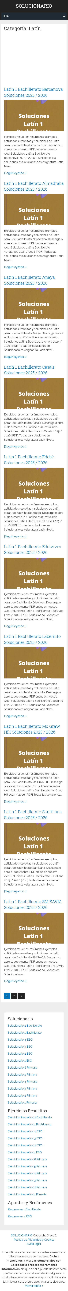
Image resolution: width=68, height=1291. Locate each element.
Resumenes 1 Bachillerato (24, 1209)
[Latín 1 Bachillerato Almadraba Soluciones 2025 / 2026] (34, 209)
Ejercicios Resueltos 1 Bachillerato (29, 1124)
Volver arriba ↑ (34, 1286)
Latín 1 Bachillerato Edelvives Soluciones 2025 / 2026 (32, 549)
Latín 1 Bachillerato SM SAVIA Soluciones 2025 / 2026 (33, 904)
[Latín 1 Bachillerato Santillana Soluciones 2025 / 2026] (34, 838)
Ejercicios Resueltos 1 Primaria (27, 1194)
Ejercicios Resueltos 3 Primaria (27, 1180)
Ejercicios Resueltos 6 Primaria (27, 1159)
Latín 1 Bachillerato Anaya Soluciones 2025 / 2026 (29, 280)
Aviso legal (34, 1244)
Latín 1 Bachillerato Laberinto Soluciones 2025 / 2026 (32, 639)
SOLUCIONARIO (34, 5)
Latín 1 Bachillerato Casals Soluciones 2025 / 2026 (29, 370)
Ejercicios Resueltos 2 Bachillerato (30, 1117)
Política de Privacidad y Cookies (34, 1239)
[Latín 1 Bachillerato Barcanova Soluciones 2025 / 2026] (34, 115)
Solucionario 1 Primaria (22, 1102)
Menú (6, 16)
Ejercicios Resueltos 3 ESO (25, 1138)
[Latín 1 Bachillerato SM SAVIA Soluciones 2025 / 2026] (34, 928)
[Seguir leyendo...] (15, 173)
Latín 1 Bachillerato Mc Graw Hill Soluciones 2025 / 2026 (32, 729)
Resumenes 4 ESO (20, 1216)
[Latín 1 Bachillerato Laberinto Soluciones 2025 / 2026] (34, 662)
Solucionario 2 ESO (20, 1053)
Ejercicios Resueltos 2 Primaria (27, 1187)
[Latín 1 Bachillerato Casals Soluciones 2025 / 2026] (34, 393)
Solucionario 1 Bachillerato (25, 1032)
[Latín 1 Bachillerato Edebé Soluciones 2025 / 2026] (34, 483)
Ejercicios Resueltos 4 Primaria (27, 1173)
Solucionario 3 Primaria (22, 1088)
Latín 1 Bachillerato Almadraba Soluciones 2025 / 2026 (34, 186)
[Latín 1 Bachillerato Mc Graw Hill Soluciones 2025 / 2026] (34, 752)
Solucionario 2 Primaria (22, 1095)
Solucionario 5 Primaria (22, 1074)
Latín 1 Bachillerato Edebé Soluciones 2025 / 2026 (29, 459)
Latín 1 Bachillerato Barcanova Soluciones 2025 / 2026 (33, 92)
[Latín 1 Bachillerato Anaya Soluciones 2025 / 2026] (34, 303)
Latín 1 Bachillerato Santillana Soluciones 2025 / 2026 (33, 814)
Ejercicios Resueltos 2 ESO (25, 1145)
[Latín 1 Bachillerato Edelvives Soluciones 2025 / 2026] (34, 573)
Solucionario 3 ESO (20, 1046)
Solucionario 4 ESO (20, 1039)
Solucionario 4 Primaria (22, 1081)
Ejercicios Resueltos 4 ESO (25, 1131)
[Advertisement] (34, 60)
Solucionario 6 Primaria (22, 1067)
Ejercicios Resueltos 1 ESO (25, 1152)
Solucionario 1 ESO (20, 1060)
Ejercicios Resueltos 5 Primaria (27, 1166)
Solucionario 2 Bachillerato (25, 1025)
